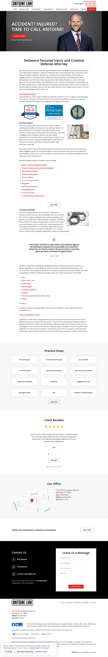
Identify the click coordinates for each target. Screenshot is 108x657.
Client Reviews (74, 9)
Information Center (61, 9)
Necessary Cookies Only (25, 651)
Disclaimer (69, 602)
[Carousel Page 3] (56, 454)
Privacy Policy (77, 602)
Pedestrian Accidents (30, 174)
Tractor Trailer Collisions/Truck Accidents (38, 168)
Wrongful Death (28, 190)
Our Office (54, 484)
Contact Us (91, 9)
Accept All (9, 651)
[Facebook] (13, 624)
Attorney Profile (24, 9)
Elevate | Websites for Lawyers (83, 652)
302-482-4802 (90, 3)
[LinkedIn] (17, 624)
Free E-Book (87, 530)
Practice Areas (54, 351)
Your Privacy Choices (22, 634)
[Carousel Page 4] (59, 454)
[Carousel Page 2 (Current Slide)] (52, 454)
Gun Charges (27, 287)
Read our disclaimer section (29, 315)
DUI (23, 277)
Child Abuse (26, 284)
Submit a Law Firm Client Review (54, 466)
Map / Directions (62, 495)
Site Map (85, 602)
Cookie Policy (35, 634)
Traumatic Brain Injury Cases (33, 196)
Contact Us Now (19, 36)
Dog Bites (25, 183)
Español (83, 9)
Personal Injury (36, 9)
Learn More (54, 205)
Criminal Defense (48, 9)
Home (15, 9)
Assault (25, 293)
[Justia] (20, 624)
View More (54, 402)
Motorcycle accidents (30, 171)
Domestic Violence (29, 290)
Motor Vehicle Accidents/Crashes (34, 165)
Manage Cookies (46, 634)
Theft (24, 299)
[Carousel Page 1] (48, 454)
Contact (22, 308)
